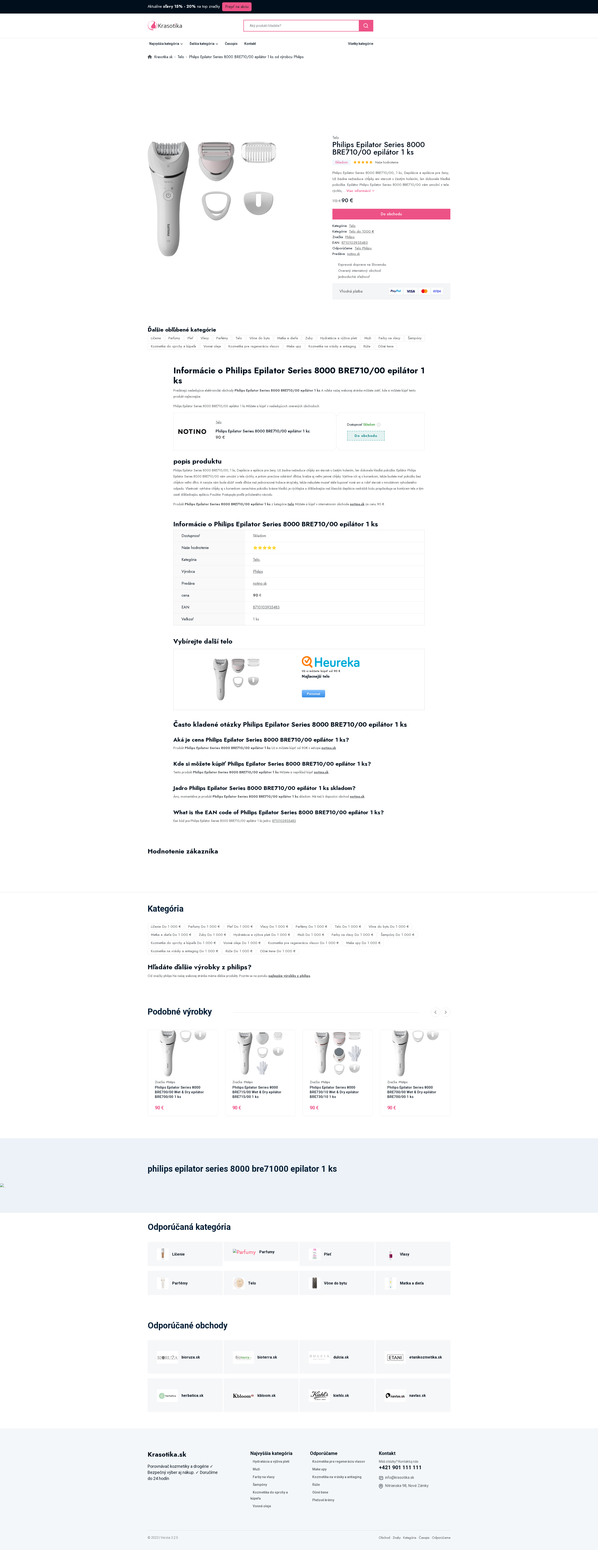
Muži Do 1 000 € (311, 934)
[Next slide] (445, 1012)
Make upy (294, 346)
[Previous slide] (435, 1012)
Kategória (409, 1537)
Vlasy (205, 338)
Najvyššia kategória (164, 44)
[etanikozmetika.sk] (395, 1356)
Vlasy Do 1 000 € (274, 926)
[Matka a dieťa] (390, 1282)
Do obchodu (391, 214)
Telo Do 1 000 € (348, 926)
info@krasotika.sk (399, 1477)
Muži (367, 338)
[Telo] (239, 1282)
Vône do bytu (259, 338)
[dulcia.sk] (319, 1356)
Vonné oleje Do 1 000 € (242, 942)
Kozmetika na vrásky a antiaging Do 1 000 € (184, 951)
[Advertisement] (299, 95)
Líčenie (156, 338)
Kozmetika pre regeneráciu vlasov (253, 346)
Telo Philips (363, 248)
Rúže (366, 346)
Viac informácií (359, 190)
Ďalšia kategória (202, 44)
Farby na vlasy (389, 338)
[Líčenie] (163, 1253)
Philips (350, 237)
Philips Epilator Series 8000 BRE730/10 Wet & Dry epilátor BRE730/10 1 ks (334, 1092)
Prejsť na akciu (237, 6)
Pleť (190, 338)
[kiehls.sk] (319, 1395)
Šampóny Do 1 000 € (397, 934)
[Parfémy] (163, 1282)
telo (291, 504)
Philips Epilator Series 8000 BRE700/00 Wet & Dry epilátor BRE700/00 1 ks (179, 1092)
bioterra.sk (267, 1357)
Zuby (309, 338)
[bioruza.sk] (167, 1356)
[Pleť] (314, 1253)
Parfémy (222, 338)
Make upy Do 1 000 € (363, 942)
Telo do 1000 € (361, 231)
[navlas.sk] (395, 1395)
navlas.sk (417, 1395)
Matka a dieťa (287, 338)
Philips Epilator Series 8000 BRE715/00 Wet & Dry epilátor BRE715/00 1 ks (256, 1092)
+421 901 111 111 (400, 1467)
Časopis (231, 44)
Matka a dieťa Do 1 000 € (171, 934)
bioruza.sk (191, 1357)
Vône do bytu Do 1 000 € (389, 926)
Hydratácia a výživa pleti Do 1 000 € (262, 934)
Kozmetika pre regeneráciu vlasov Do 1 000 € (303, 942)
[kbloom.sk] (243, 1395)
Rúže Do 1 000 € (239, 951)
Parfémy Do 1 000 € (311, 926)
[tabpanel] (212, 199)
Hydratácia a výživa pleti (338, 338)
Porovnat (313, 694)
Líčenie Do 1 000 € (166, 926)
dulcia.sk (341, 1357)
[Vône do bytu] (314, 1282)
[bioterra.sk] (243, 1356)
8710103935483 (355, 242)
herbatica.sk (192, 1395)
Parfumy (174, 338)
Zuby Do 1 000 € (212, 934)
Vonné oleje (212, 346)
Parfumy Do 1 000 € (204, 926)
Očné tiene (386, 346)
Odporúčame (441, 1537)
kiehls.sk (341, 1395)
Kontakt (250, 44)
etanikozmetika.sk (425, 1357)
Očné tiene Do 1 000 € (277, 951)
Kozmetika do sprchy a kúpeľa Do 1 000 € (183, 942)
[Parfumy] (244, 1251)
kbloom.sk (266, 1395)
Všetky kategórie (360, 44)
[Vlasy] (390, 1253)
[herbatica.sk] (167, 1395)
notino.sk (353, 253)
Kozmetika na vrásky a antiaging (332, 346)
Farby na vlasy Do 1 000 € (352, 934)
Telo (335, 137)
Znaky (397, 1537)
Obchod (384, 1537)
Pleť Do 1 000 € (240, 926)
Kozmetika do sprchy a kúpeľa (173, 346)
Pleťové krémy (323, 1500)
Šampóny (415, 338)
